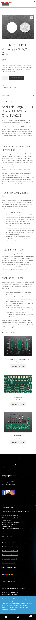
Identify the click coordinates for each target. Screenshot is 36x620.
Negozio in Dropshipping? (9, 559)
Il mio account (6, 617)
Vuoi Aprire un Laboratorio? (10, 555)
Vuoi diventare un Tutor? (9, 543)
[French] (5, 574)
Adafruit (9, 87)
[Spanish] (12, 574)
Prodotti (14, 87)
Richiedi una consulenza (9, 567)
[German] (7, 574)
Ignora (4, 612)
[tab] (18, 95)
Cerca (18, 617)
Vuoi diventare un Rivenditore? (10, 547)
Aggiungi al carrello (16, 78)
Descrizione (5, 95)
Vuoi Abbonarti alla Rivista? (10, 551)
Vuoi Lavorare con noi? (8, 563)
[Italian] (9, 574)
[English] (3, 574)
